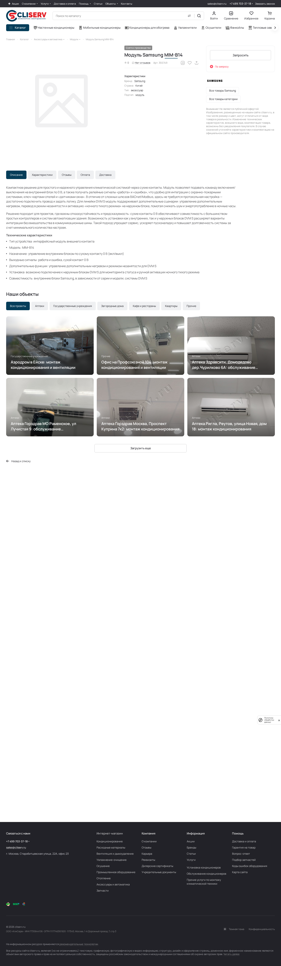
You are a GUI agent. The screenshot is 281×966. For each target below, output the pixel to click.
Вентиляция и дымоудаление (115, 853)
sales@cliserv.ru (216, 3)
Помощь (238, 833)
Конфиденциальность (262, 929)
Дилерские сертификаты (157, 866)
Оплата (85, 175)
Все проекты (18, 306)
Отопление (104, 878)
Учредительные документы (159, 872)
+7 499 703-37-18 (240, 3)
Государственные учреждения (72, 306)
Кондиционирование (110, 841)
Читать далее (231, 954)
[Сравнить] (183, 63)
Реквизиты (148, 860)
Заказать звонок (265, 3)
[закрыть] (279, 720)
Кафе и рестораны (144, 306)
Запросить (241, 55)
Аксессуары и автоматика (113, 884)
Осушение (103, 866)
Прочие (191, 306)
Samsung (139, 81)
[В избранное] (190, 63)
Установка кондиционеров (204, 867)
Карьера (147, 853)
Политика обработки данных (269, 720)
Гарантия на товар (243, 847)
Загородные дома (112, 306)
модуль (140, 95)
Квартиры (171, 306)
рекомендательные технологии (79, 944)
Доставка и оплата (244, 841)
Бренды (191, 847)
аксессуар (137, 90)
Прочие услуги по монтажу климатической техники (204, 881)
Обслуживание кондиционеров (206, 873)
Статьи (191, 853)
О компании (149, 841)
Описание (16, 175)
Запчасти (103, 890)
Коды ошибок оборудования (249, 866)
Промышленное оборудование (116, 872)
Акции (191, 841)
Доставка (105, 175)
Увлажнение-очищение (111, 860)
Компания (148, 833)
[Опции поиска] (189, 16)
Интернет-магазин (110, 833)
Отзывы (66, 175)
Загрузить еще (140, 448)
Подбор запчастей (244, 860)
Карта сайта (240, 872)
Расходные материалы (111, 847)
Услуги (191, 860)
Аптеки (39, 306)
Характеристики (42, 175)
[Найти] (199, 16)
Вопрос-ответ (241, 853)
